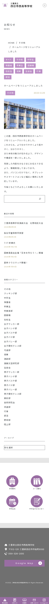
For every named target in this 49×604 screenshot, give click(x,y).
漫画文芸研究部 (11, 363)
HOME (11, 42)
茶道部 (7, 407)
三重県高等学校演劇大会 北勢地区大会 (23, 223)
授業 (19, 71)
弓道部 (7, 350)
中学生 (30, 59)
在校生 (9, 71)
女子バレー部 (10, 341)
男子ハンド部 (10, 376)
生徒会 (28, 71)
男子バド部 (9, 385)
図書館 (31, 65)
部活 (8, 77)
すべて (9, 59)
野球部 (7, 420)
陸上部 (7, 424)
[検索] (39, 199)
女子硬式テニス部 (12, 346)
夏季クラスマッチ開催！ (16, 262)
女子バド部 (9, 337)
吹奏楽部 (8, 311)
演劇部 (7, 359)
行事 (38, 71)
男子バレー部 (10, 389)
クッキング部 (10, 293)
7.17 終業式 (9, 243)
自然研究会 (9, 402)
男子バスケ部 (10, 380)
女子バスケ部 (10, 332)
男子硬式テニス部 (12, 394)
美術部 (7, 398)
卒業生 (20, 65)
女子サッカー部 (11, 324)
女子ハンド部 (10, 328)
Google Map (24, 563)
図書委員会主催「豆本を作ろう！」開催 (23, 253)
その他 (22, 42)
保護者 (9, 65)
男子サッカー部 (11, 372)
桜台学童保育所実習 (14, 233)
